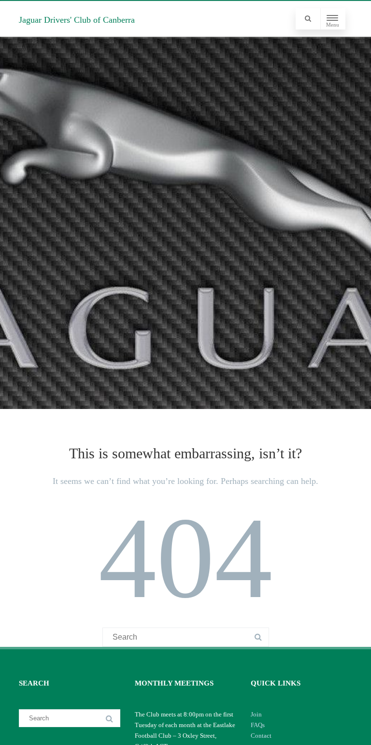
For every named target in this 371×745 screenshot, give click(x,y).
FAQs (258, 725)
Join (256, 714)
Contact (261, 735)
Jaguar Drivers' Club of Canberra (77, 20)
